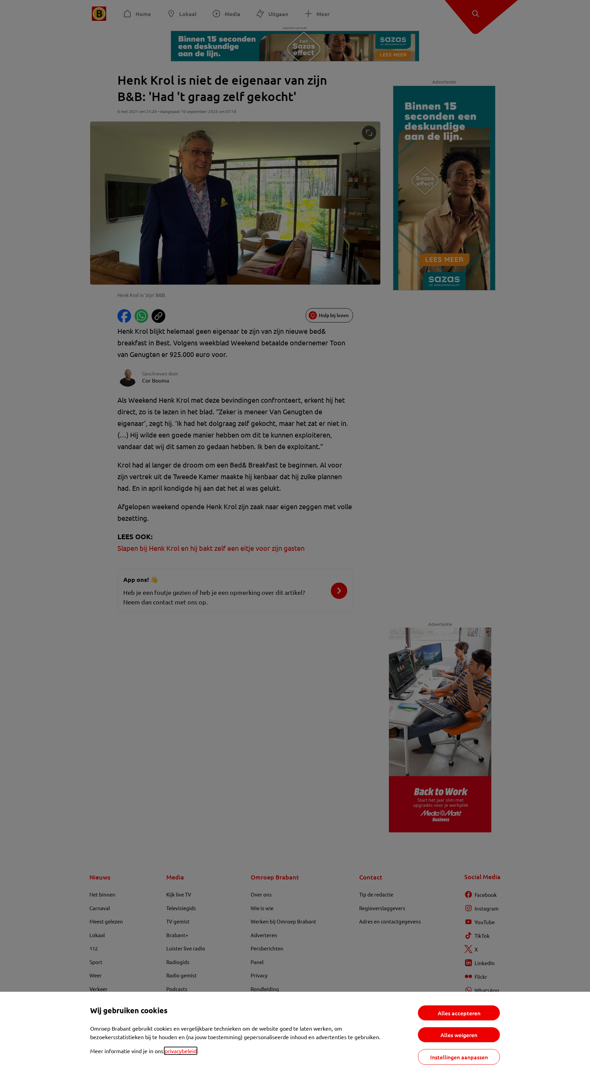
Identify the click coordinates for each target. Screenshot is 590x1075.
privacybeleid (181, 1050)
